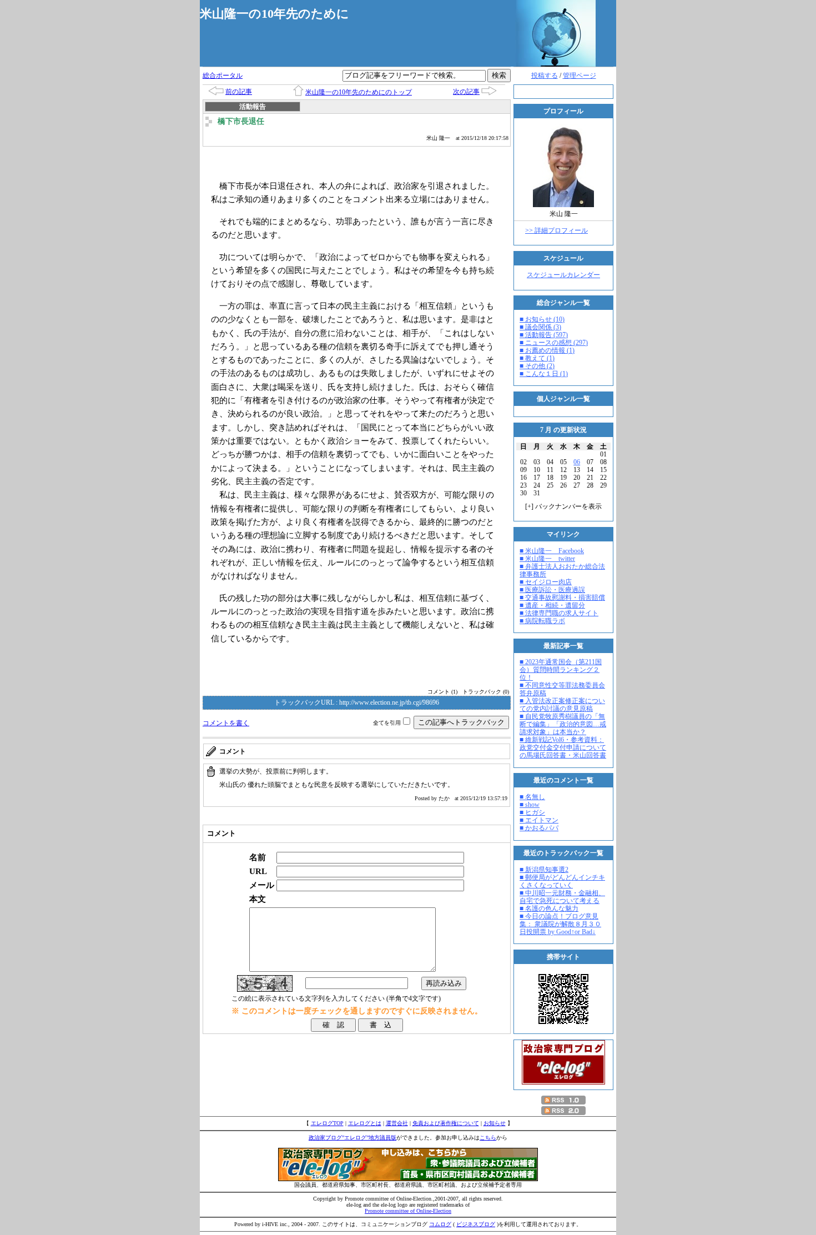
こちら (488, 1137)
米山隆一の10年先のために (274, 14)
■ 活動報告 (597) (544, 335)
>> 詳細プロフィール (556, 230)
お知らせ (494, 1123)
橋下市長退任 (241, 121)
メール (261, 885)
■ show (530, 805)
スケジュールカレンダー (563, 275)
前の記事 (238, 92)
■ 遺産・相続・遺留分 (552, 605)
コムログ (440, 1224)
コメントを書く (226, 723)
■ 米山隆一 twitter (547, 559)
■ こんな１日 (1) (544, 374)
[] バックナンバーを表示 (563, 506)
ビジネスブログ (475, 1224)
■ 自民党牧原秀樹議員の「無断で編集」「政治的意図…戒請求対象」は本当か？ (563, 724)
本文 (257, 898)
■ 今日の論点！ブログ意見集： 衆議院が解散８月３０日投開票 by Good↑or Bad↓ (560, 924)
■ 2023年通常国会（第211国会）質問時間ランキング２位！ (561, 669)
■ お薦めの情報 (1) (547, 350)
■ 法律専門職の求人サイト (559, 613)
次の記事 (466, 92)
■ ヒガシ (532, 812)
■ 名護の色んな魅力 (549, 908)
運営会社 (397, 1123)
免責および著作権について (445, 1123)
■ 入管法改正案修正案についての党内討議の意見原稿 (562, 704)
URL (258, 871)
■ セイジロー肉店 (546, 582)
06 (576, 462)
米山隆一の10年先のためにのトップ (358, 92)
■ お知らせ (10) (542, 319)
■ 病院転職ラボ (542, 621)
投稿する (544, 75)
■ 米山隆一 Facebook (552, 551)
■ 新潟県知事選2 (544, 869)
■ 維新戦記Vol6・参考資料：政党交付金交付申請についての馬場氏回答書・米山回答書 (563, 747)
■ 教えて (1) (537, 358)
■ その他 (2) (537, 366)
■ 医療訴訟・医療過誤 (552, 590)
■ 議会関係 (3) (540, 327)
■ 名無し (532, 797)
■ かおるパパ (539, 828)
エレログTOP (327, 1123)
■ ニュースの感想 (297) (554, 343)
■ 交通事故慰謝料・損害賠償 (562, 597)
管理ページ (579, 75)
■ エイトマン (539, 820)
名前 (257, 857)
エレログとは (364, 1123)
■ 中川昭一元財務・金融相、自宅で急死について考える (562, 897)
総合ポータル (223, 75)
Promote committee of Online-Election (408, 1211)
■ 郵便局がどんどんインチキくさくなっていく (562, 881)
